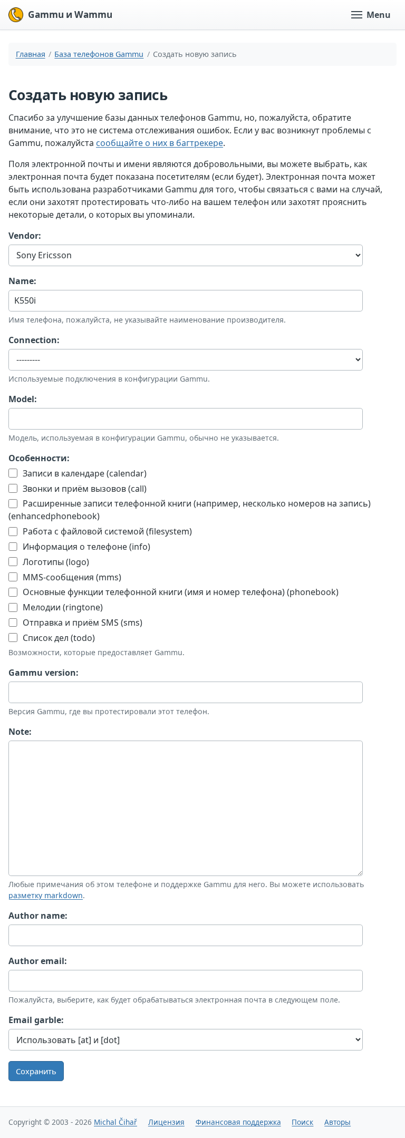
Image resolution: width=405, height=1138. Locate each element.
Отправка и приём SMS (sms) (81, 622)
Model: (22, 399)
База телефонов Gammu (98, 54)
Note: (20, 731)
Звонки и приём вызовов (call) (84, 488)
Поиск (302, 1122)
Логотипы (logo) (55, 562)
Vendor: (24, 235)
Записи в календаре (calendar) (84, 473)
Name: (22, 281)
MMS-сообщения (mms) (71, 577)
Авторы (337, 1122)
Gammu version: (43, 672)
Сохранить (36, 1071)
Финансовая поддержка (238, 1122)
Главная (30, 54)
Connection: (34, 340)
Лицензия (166, 1122)
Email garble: (36, 1020)
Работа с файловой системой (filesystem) (106, 531)
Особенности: (39, 458)
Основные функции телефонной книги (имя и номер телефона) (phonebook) (180, 592)
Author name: (38, 915)
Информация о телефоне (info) (85, 546)
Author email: (37, 961)
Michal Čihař (115, 1122)
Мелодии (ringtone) (62, 607)
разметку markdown (45, 895)
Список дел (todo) (58, 638)
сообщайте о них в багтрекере (159, 143)
